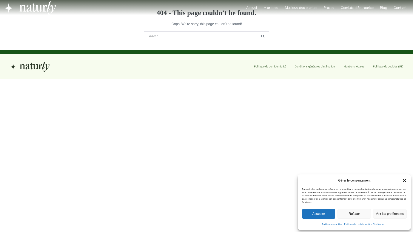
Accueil (251, 7)
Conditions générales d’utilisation (315, 66)
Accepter (318, 213)
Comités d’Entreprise (357, 7)
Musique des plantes (301, 7)
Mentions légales (354, 66)
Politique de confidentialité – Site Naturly (364, 224)
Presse (329, 7)
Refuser (354, 213)
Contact (400, 7)
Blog (383, 7)
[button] (404, 180)
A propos (271, 7)
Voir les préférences (390, 213)
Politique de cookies (332, 224)
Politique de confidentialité (270, 66)
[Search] (263, 36)
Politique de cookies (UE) (388, 66)
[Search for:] (206, 36)
